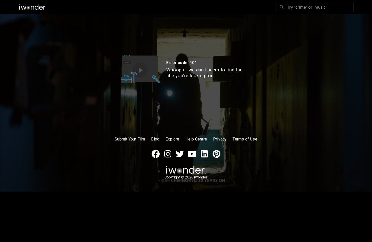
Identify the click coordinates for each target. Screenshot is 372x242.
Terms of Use (245, 139)
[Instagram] (168, 156)
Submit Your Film (130, 139)
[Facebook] (156, 156)
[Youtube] (192, 156)
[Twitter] (180, 156)
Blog (155, 139)
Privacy (219, 139)
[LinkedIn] (204, 156)
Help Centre (196, 139)
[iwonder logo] (32, 7)
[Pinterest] (216, 156)
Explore (172, 139)
